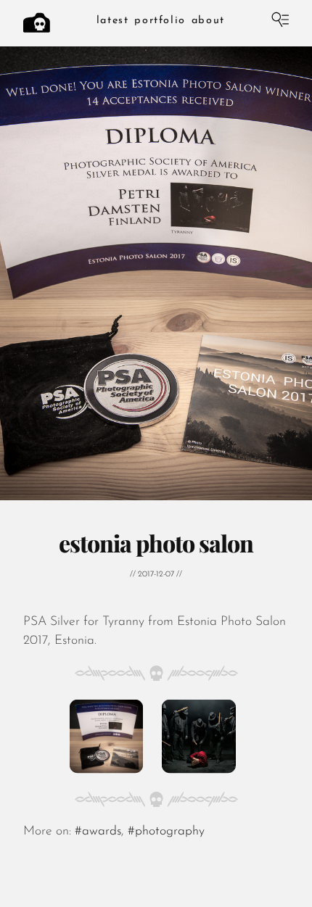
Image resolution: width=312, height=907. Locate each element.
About (208, 20)
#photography (166, 831)
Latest (113, 20)
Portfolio (159, 20)
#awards (98, 831)
